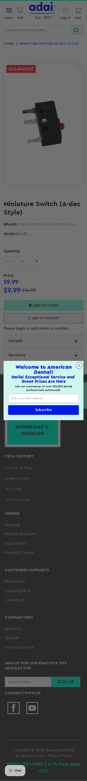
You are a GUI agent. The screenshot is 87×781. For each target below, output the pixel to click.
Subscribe (43, 410)
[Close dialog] (79, 365)
